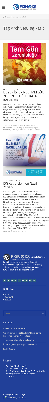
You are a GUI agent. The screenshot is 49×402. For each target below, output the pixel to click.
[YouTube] (30, 280)
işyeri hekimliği (28, 128)
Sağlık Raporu (9, 349)
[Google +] (12, 280)
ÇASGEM (9, 297)
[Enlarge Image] (24, 64)
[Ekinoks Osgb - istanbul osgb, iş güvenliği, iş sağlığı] (24, 7)
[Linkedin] (23, 280)
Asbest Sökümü (18, 125)
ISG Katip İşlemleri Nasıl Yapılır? (20, 185)
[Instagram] (26, 280)
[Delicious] (34, 280)
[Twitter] (4, 280)
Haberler (32, 125)
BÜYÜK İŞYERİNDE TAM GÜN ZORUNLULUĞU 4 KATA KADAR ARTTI (23, 96)
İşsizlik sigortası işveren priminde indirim (20, 344)
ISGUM (8, 299)
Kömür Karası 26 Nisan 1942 (15, 328)
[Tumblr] (19, 280)
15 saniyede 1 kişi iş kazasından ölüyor (19, 340)
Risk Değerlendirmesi (19, 129)
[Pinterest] (15, 280)
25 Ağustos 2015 (11, 180)
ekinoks (7, 125)
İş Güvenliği (18, 128)
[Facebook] (8, 280)
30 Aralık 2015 (10, 89)
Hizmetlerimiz (8, 128)
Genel (26, 125)
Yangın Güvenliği (34, 129)
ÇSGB (7, 294)
